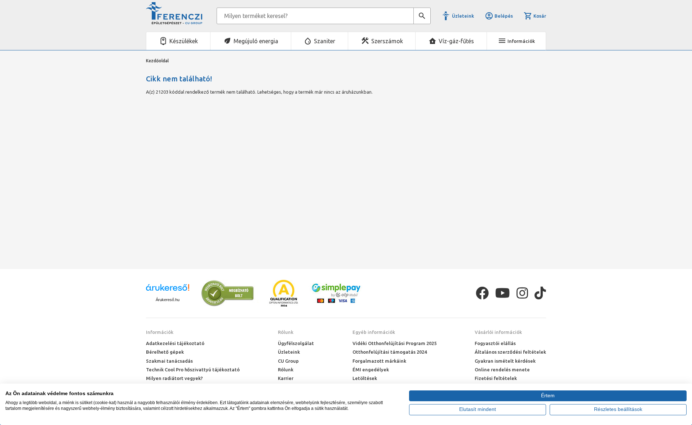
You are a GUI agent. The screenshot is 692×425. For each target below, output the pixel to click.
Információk (159, 332)
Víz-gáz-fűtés (456, 41)
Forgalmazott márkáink (379, 360)
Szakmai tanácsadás (169, 360)
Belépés (503, 15)
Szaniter (324, 41)
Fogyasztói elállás (495, 343)
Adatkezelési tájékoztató (175, 343)
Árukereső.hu (167, 300)
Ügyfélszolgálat (296, 343)
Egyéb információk (373, 332)
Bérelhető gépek (165, 351)
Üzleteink (463, 15)
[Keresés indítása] (422, 16)
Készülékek (183, 41)
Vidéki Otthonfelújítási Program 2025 (394, 343)
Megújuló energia (256, 41)
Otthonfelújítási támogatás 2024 (389, 351)
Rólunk (285, 332)
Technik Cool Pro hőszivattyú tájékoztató (193, 369)
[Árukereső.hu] (167, 290)
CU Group (288, 360)
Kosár (539, 15)
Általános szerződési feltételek (510, 351)
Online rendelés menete (502, 369)
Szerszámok (387, 41)
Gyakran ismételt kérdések (505, 360)
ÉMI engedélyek (370, 369)
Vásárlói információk (498, 332)
